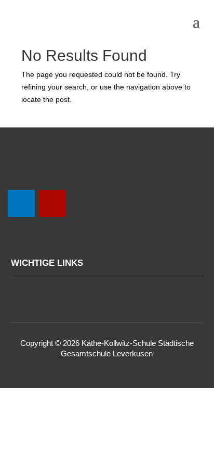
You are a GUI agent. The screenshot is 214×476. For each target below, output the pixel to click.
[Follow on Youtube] (21, 203)
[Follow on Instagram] (52, 203)
